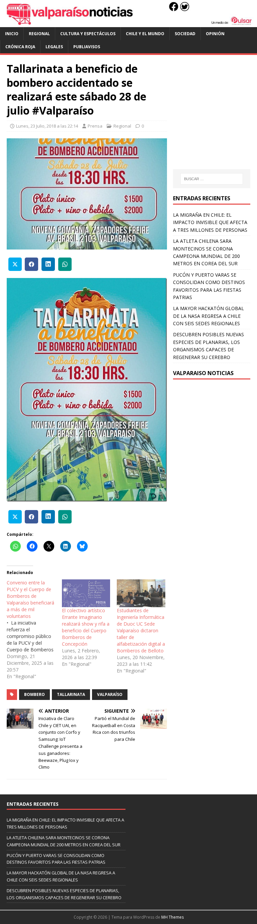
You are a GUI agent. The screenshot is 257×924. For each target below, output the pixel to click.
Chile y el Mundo (145, 34)
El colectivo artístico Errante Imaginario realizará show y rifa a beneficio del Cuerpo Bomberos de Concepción (85, 627)
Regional (39, 34)
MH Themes (172, 917)
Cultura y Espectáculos (87, 34)
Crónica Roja (20, 47)
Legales (54, 47)
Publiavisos (86, 47)
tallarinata (71, 694)
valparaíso (109, 694)
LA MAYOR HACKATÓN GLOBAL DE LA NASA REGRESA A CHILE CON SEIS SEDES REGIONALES (208, 316)
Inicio (11, 34)
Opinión (215, 34)
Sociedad (185, 34)
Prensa (95, 126)
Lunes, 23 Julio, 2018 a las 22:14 (47, 126)
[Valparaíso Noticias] (128, 23)
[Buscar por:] (211, 179)
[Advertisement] (215, 118)
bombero (34, 694)
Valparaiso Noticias (203, 373)
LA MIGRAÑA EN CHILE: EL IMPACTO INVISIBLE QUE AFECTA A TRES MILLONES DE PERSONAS (210, 222)
